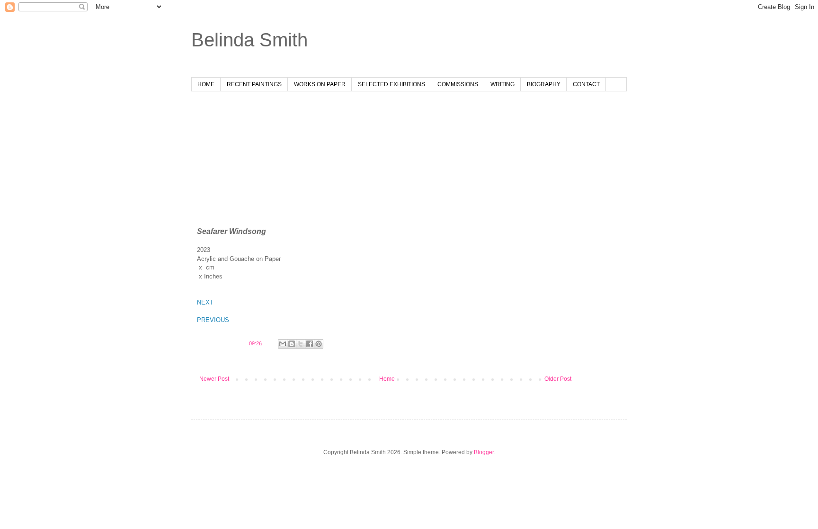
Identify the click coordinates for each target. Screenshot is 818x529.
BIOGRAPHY (543, 84)
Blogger (484, 452)
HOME (205, 84)
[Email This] (282, 344)
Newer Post (214, 379)
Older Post (557, 379)
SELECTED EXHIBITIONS (391, 84)
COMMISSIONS (457, 84)
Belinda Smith (249, 39)
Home (387, 379)
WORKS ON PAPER (320, 84)
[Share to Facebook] (309, 344)
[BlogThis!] (291, 344)
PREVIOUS (213, 319)
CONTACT (586, 84)
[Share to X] (300, 344)
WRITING (502, 84)
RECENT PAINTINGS (254, 84)
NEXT (205, 302)
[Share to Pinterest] (318, 344)
